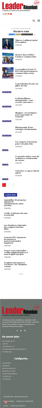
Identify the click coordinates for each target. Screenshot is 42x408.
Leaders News (10, 195)
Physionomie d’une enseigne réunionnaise (26, 128)
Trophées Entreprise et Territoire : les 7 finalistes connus (15, 265)
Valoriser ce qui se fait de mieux (27, 172)
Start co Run (7, 92)
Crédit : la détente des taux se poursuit (16, 214)
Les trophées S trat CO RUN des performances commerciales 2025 (26, 71)
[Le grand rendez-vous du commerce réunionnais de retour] (8, 160)
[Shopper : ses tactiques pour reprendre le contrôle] (8, 116)
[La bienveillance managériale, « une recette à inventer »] (8, 102)
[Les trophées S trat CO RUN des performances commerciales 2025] (8, 73)
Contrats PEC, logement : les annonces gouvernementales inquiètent (15, 240)
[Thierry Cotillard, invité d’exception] (8, 43)
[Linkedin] (21, 330)
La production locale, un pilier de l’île (26, 85)
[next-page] (13, 185)
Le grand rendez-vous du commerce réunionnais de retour (27, 158)
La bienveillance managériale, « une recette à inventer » (24, 100)
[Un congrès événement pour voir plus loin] (8, 145)
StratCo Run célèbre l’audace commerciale (25, 56)
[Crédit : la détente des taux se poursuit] (33, 216)
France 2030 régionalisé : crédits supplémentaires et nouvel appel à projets (16, 252)
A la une (11, 34)
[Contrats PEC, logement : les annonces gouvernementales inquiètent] (33, 240)
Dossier (5, 77)
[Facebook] (17, 330)
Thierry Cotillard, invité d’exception (26, 41)
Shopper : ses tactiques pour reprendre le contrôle (26, 115)
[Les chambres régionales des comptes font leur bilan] (33, 228)
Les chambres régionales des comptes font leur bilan (15, 227)
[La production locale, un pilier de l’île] (8, 87)
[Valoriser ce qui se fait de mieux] (8, 174)
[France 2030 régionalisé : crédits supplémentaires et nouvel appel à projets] (33, 253)
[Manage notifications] (6, 402)
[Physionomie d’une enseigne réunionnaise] (8, 131)
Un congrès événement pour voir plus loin (26, 143)
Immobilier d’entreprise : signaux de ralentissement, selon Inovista (15, 203)
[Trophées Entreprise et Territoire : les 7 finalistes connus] (33, 266)
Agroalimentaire (27, 34)
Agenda (18, 34)
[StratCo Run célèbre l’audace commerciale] (8, 58)
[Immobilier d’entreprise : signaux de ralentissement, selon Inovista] (33, 203)
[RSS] (25, 330)
